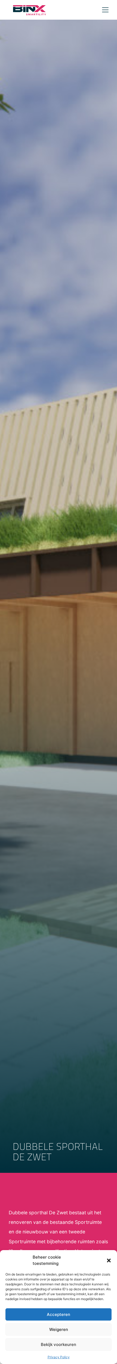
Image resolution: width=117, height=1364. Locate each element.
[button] (109, 1260)
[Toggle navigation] (105, 10)
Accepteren (58, 1314)
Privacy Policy (59, 1357)
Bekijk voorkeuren (58, 1344)
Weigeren (58, 1329)
